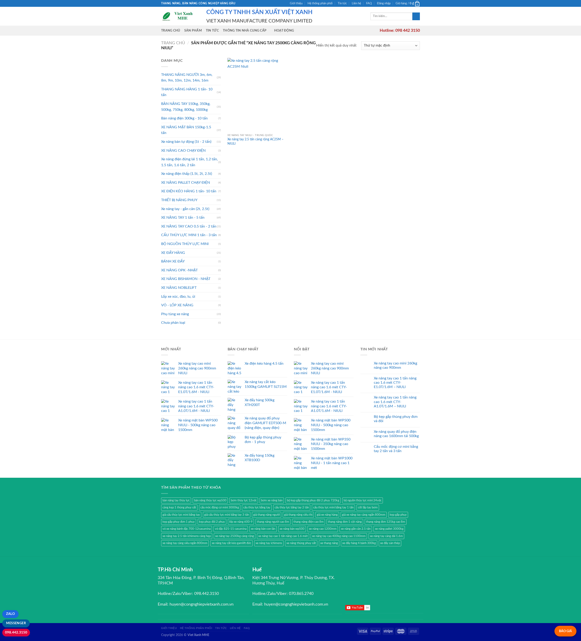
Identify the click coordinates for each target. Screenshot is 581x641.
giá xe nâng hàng (327, 514)
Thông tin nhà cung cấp (244, 30)
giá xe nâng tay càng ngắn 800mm (363, 514)
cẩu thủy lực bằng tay (256, 507)
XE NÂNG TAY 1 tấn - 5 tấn (182, 217)
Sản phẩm (193, 30)
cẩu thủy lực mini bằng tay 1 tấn (333, 507)
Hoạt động (284, 30)
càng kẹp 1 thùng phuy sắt (179, 507)
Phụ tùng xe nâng (175, 314)
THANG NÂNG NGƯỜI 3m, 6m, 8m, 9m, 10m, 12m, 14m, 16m (186, 77)
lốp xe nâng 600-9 (241, 521)
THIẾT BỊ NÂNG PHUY (179, 200)
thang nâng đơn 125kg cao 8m (385, 521)
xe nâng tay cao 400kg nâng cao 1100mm (339, 536)
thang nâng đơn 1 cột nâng (345, 521)
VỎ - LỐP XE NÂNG (177, 305)
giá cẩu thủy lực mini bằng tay (181, 514)
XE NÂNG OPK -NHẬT (179, 270)
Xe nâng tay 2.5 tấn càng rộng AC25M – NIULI (255, 141)
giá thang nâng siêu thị (298, 514)
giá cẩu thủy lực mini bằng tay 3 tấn (226, 514)
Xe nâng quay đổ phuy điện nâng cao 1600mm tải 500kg (396, 434)
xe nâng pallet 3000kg (389, 528)
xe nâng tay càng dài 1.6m (386, 536)
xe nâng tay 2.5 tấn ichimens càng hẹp (186, 536)
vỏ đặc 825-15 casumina (230, 528)
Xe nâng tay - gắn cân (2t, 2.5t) (185, 209)
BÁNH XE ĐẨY (173, 261)
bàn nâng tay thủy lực (176, 500)
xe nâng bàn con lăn (263, 528)
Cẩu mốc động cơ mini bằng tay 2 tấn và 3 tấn (396, 449)
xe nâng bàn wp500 (292, 528)
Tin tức (342, 3)
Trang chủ (170, 30)
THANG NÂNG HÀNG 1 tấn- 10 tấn (186, 92)
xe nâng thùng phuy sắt (301, 543)
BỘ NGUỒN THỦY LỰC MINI (185, 244)
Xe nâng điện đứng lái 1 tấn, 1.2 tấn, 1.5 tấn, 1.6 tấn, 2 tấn (189, 162)
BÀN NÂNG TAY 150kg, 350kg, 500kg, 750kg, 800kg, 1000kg (185, 106)
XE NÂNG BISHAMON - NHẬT (185, 279)
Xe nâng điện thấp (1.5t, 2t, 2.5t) (186, 174)
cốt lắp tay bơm (368, 507)
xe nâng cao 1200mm (323, 528)
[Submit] (416, 16)
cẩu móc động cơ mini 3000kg (219, 507)
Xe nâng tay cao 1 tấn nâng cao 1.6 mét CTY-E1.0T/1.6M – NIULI (395, 382)
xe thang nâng (329, 543)
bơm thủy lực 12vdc (244, 500)
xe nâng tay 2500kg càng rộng (234, 536)
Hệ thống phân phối (320, 3)
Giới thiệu (296, 3)
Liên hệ (356, 3)
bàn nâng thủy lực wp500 (210, 500)
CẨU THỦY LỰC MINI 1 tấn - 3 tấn (189, 235)
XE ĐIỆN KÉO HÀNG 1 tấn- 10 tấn (188, 191)
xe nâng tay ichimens (269, 543)
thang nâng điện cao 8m (308, 521)
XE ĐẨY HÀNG (173, 253)
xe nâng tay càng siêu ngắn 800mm (184, 543)
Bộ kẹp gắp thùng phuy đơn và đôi (396, 419)
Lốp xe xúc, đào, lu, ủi (178, 296)
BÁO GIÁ (565, 631)
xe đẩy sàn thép (390, 543)
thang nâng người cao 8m (273, 521)
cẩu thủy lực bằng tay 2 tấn (292, 507)
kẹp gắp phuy (398, 514)
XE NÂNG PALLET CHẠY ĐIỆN (185, 182)
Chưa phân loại (173, 322)
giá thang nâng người (266, 514)
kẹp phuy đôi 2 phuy (212, 521)
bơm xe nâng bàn (272, 500)
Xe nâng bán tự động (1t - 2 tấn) (186, 142)
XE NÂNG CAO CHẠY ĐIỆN (183, 150)
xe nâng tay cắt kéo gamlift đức (231, 543)
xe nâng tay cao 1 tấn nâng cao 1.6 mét (283, 536)
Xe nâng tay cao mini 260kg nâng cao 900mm (395, 365)
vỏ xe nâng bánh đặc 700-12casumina (186, 528)
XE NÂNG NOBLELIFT (179, 288)
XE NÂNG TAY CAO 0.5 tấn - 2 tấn (188, 226)
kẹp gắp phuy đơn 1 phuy (178, 521)
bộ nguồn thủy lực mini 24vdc (363, 500)
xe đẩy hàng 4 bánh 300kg (359, 543)
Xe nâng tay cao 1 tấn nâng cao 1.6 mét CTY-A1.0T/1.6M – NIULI (395, 402)
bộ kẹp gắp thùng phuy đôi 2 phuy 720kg (313, 500)
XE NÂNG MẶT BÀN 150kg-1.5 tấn (186, 130)
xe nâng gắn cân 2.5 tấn (356, 528)
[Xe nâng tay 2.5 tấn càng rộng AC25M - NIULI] (258, 94)
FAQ (369, 3)
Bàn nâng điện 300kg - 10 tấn (184, 118)
